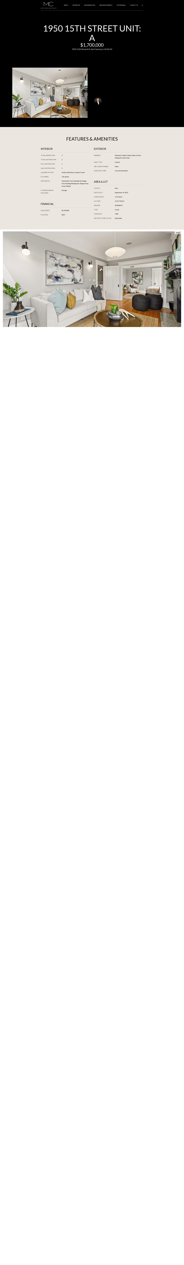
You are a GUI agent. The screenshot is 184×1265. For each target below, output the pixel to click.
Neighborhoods (89, 5)
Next (51, 324)
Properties (76, 5)
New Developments (106, 5)
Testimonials (121, 5)
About (66, 5)
